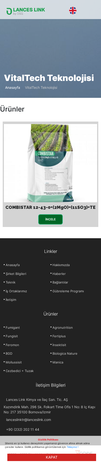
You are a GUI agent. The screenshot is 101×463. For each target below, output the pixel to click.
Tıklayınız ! (72, 446)
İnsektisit (59, 345)
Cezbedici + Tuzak (20, 371)
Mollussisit (14, 362)
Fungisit (12, 336)
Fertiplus (59, 336)
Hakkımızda (61, 265)
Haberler (59, 274)
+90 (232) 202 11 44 (22, 429)
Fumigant (13, 327)
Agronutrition (62, 327)
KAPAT (52, 457)
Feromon (12, 345)
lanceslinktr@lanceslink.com (28, 420)
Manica (57, 362)
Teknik (10, 282)
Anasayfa (12, 87)
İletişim (11, 300)
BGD (9, 353)
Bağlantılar (60, 282)
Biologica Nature (64, 353)
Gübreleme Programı (68, 291)
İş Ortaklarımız (16, 291)
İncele (50, 219)
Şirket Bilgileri (16, 274)
